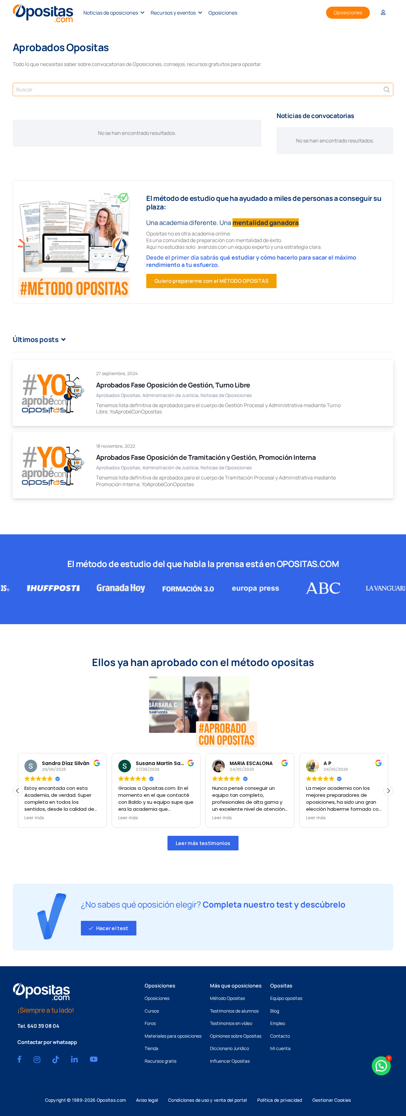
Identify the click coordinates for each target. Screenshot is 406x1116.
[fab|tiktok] (55, 1059)
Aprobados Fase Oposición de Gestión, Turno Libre (173, 384)
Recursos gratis (160, 1061)
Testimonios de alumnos (234, 1011)
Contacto (280, 1036)
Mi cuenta (280, 1048)
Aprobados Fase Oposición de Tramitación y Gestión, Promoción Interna (206, 457)
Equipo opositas (286, 998)
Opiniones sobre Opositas (235, 1036)
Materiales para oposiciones (173, 1036)
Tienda (151, 1048)
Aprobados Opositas (118, 395)
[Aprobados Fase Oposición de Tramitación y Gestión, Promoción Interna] (52, 465)
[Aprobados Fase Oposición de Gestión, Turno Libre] (52, 393)
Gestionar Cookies (331, 1100)
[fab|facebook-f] (19, 1059)
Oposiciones (157, 998)
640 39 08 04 (43, 1025)
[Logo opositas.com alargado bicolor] (43, 13)
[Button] (383, 13)
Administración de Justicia (170, 395)
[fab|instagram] (37, 1059)
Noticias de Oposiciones (226, 395)
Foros (150, 1023)
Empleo (277, 1023)
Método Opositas (227, 998)
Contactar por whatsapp (47, 1042)
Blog (274, 1011)
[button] (142, 13)
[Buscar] (386, 89)
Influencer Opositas (230, 1061)
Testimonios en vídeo (231, 1023)
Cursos (152, 1011)
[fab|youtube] (94, 1059)
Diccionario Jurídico (229, 1048)
